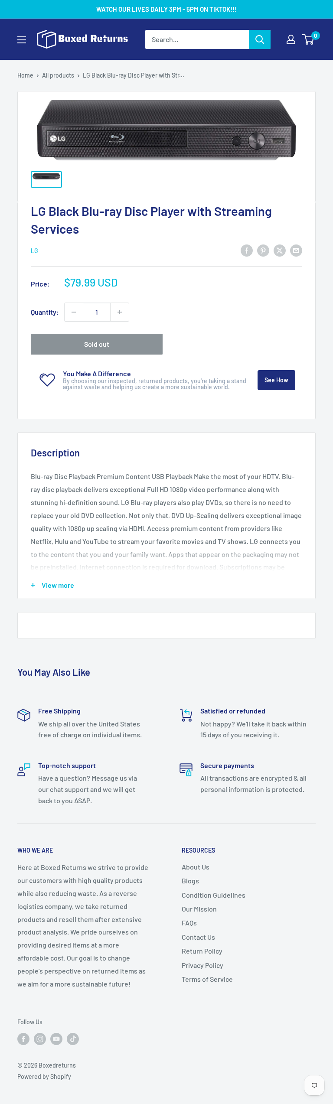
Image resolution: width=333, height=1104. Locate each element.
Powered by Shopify (44, 1076)
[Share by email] (296, 250)
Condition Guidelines (213, 895)
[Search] (260, 39)
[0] (308, 39)
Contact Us (198, 937)
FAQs (189, 922)
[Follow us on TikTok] (73, 1038)
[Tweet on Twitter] (280, 250)
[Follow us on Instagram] (40, 1038)
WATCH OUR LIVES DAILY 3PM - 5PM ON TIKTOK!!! (166, 9)
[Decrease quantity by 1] (74, 312)
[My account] (291, 39)
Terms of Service (207, 979)
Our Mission (199, 909)
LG (34, 250)
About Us (195, 867)
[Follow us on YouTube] (56, 1038)
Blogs (190, 880)
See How (276, 380)
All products (58, 75)
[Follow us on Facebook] (23, 1038)
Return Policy (202, 951)
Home (25, 75)
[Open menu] (21, 39)
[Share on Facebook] (247, 250)
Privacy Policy (202, 965)
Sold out (96, 344)
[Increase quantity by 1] (120, 312)
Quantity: (45, 312)
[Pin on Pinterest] (263, 250)
